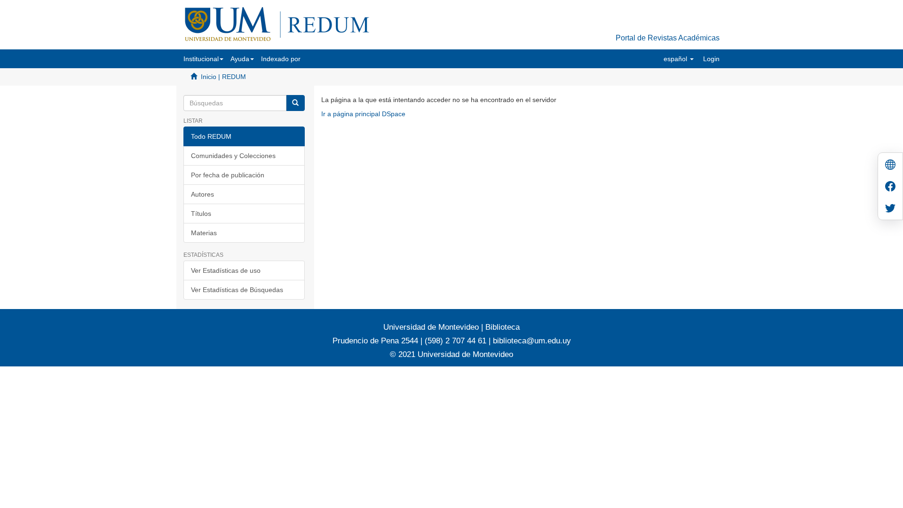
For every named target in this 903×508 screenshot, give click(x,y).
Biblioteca (501, 327)
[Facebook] (890, 187)
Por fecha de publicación (227, 175)
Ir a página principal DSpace (363, 114)
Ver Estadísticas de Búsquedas (237, 290)
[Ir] (295, 103)
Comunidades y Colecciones (233, 155)
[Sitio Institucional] (890, 165)
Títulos (201, 213)
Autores (202, 194)
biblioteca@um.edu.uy (532, 340)
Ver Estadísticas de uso (226, 270)
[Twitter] (890, 209)
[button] (203, 59)
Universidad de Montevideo (432, 327)
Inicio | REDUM (223, 76)
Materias (204, 233)
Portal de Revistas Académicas (668, 38)
